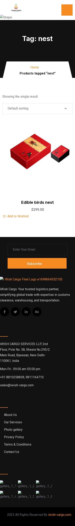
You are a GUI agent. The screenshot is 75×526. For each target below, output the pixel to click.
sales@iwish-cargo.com (17, 385)
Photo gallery (13, 430)
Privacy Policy (14, 437)
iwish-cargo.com (59, 515)
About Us (10, 415)
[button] (48, 140)
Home (34, 67)
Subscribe (34, 264)
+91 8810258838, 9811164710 (22, 377)
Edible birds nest (37, 202)
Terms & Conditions (17, 444)
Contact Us (11, 452)
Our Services (13, 422)
